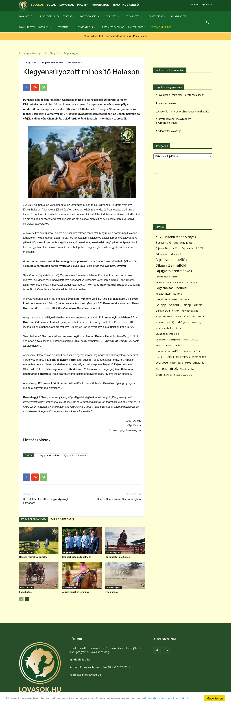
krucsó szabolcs (164, 328)
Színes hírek (167, 368)
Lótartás (67, 16)
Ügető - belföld (164, 374)
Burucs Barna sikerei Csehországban (119, 499)
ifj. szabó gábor (180, 322)
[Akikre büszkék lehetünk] (82, 575)
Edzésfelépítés (113, 552)
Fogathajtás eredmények (172, 299)
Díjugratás (55, 53)
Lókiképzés (110, 16)
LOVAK (51, 4)
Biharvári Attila (66, 383)
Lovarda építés (85, 27)
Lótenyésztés (132, 16)
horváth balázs (190, 310)
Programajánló (194, 362)
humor (178, 316)
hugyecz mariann (164, 316)
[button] (207, 23)
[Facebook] (157, 650)
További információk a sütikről (168, 698)
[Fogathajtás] (38, 575)
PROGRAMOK (100, 4)
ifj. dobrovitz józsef (194, 316)
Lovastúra (62, 27)
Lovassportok (39, 53)
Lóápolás (43, 27)
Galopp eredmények (167, 310)
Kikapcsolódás (135, 27)
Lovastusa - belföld (191, 351)
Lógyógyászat (88, 16)
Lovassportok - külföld (167, 351)
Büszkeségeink (70, 587)
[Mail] (166, 650)
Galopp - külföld (192, 305)
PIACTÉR (82, 4)
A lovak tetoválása (166, 103)
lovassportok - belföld (169, 345)
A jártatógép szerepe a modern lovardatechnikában (173, 121)
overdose (162, 362)
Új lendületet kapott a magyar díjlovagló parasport (46, 501)
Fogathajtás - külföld (169, 293)
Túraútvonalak (187, 369)
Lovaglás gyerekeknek (168, 333)
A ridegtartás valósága (168, 131)
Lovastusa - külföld (165, 357)
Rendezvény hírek (49, 16)
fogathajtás (192, 282)
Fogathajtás (68, 552)
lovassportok (191, 339)
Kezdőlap (24, 53)
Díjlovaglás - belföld (167, 248)
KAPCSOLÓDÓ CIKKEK (33, 519)
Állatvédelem (178, 16)
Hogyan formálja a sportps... (34, 557)
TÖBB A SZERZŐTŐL (63, 519)
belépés (194, 4)
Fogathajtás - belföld (171, 288)
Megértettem (215, 698)
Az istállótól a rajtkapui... (118, 557)
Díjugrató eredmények (52, 62)
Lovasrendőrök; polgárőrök (168, 339)
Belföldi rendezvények (180, 237)
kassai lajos (198, 322)
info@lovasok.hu (92, 674)
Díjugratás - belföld (50, 455)
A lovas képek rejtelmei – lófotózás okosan (180, 95)
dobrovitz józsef (183, 242)
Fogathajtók (111, 592)
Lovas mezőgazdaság (112, 27)
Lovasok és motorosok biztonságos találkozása (183, 111)
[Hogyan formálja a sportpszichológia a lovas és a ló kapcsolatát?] (38, 540)
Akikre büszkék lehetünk (75, 592)
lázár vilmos (183, 356)
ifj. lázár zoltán (163, 322)
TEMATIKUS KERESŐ (125, 4)
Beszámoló (163, 242)
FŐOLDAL (37, 4)
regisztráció (206, 4)
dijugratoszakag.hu (130, 430)
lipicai (178, 328)
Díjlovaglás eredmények (168, 254)
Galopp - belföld (167, 305)
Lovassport (25, 16)
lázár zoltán (199, 356)
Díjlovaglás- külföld (193, 248)
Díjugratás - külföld (171, 265)
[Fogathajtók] (125, 575)
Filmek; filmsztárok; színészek (170, 282)
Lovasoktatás (155, 16)
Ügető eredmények (183, 374)
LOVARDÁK (66, 4)
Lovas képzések (27, 27)
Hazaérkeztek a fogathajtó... (77, 557)
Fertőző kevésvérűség (166, 276)
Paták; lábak (176, 362)
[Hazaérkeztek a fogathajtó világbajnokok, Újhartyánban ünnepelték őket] (82, 540)
